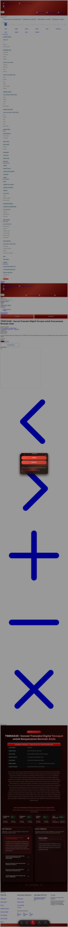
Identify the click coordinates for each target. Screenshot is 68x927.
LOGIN (34, 457)
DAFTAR (34, 462)
